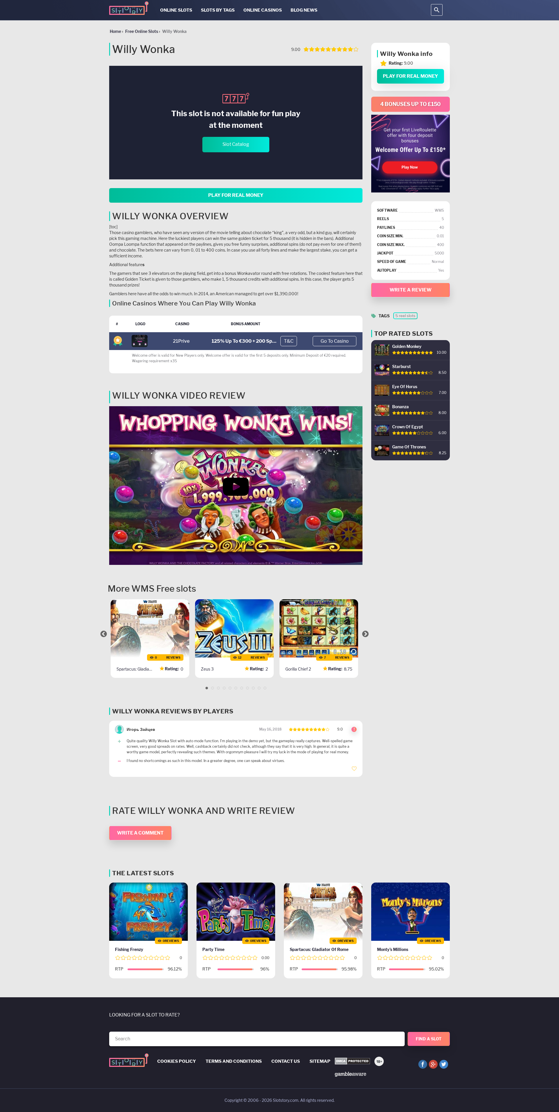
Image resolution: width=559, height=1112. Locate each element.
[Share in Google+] (433, 1064)
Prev (103, 634)
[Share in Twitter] (443, 1064)
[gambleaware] (350, 1073)
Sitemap (319, 1061)
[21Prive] (140, 340)
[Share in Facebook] (422, 1064)
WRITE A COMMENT (140, 833)
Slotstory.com (285, 1100)
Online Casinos (262, 10)
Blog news (304, 10)
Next (365, 634)
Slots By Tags (218, 10)
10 (259, 688)
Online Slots (176, 10)
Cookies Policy (176, 1061)
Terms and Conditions (234, 1061)
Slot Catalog (235, 144)
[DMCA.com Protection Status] (352, 1061)
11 (264, 688)
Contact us (285, 1061)
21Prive (181, 341)
